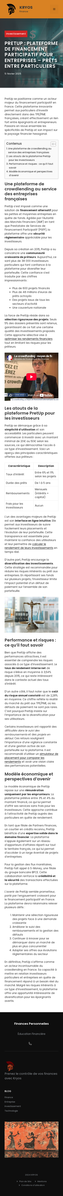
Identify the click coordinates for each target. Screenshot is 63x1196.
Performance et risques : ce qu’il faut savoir (31, 165)
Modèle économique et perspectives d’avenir (30, 173)
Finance (9, 1097)
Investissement (16, 33)
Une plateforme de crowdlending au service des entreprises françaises (29, 150)
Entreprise (10, 1101)
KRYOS (26, 7)
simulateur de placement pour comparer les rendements (31, 758)
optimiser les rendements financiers (28, 339)
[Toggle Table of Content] (51, 144)
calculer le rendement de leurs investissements (29, 546)
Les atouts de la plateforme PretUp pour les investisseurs (29, 158)
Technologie (11, 1110)
